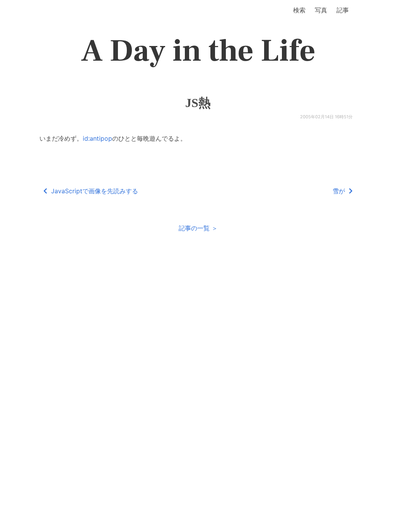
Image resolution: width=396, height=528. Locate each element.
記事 (342, 10)
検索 (299, 10)
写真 (321, 10)
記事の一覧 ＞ (198, 228)
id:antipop (97, 138)
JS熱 (198, 103)
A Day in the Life (198, 51)
